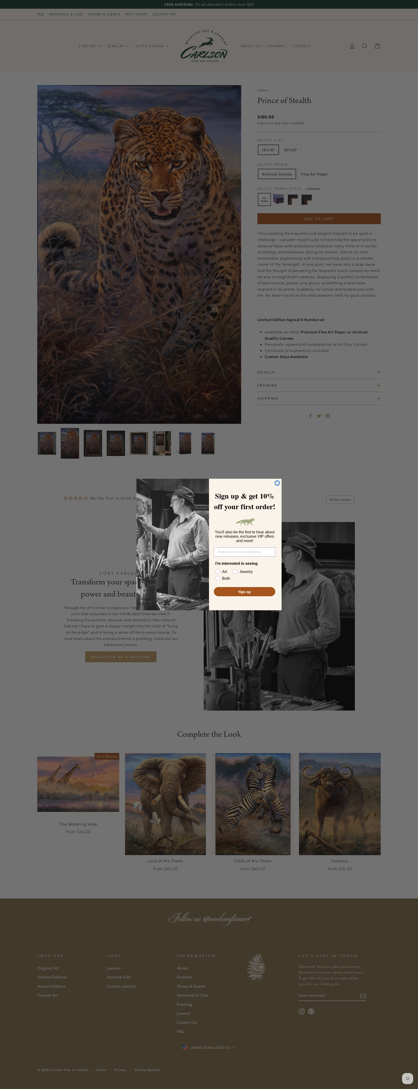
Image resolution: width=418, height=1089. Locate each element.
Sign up (244, 591)
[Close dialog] (277, 483)
